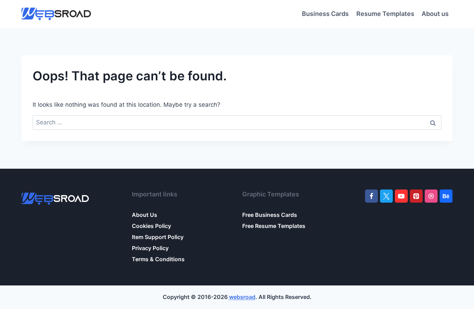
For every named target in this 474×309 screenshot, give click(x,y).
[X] (386, 195)
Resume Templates (385, 13)
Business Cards (325, 13)
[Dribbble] (431, 195)
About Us (144, 214)
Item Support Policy (158, 236)
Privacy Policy (150, 248)
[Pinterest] (416, 195)
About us (435, 13)
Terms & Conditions (158, 259)
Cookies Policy (151, 225)
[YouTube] (401, 195)
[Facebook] (371, 195)
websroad (242, 296)
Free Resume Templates (273, 225)
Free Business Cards (269, 214)
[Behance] (446, 195)
